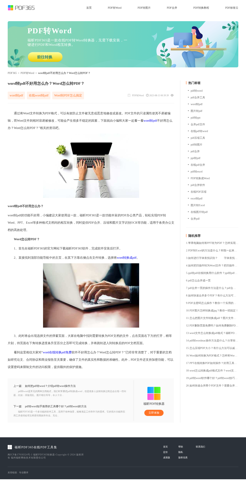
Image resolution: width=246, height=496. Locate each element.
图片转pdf (196, 111)
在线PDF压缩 (198, 191)
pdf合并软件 (198, 185)
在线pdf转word (199, 131)
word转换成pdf (126, 257)
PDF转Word (114, 7)
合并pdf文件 (198, 124)
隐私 (180, 452)
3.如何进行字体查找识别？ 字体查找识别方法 (212, 258)
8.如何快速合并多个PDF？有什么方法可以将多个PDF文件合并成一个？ (212, 295)
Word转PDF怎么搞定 (68, 95)
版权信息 (183, 457)
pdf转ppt (195, 117)
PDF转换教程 (201, 7)
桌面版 (166, 457)
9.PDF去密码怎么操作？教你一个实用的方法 (212, 303)
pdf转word (197, 90)
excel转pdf (197, 198)
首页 (89, 7)
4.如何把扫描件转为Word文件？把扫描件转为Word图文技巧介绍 (212, 265)
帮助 (180, 446)
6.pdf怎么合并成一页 (198, 280)
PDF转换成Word (200, 178)
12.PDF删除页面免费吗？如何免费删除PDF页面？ (212, 325)
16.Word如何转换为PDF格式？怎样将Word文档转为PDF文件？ (212, 355)
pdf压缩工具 (198, 137)
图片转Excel (198, 205)
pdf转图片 (196, 144)
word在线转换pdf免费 (57, 352)
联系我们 (200, 446)
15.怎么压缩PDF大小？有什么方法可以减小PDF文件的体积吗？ (212, 348)
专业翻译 (23, 472)
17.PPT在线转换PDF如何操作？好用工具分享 (212, 363)
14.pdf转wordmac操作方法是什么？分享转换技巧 (212, 340)
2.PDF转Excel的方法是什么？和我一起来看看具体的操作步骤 (212, 250)
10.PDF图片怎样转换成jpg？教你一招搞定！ (212, 310)
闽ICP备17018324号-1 (20, 454)
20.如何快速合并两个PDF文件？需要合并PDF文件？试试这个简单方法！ (212, 385)
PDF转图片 (144, 7)
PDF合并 (172, 7)
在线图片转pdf (199, 212)
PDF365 (12, 73)
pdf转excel (197, 171)
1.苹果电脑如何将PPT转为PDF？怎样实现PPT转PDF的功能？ (212, 243)
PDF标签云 (231, 7)
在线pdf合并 (198, 164)
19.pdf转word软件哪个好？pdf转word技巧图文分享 (212, 378)
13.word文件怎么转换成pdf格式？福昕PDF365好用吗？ (212, 333)
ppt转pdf (195, 158)
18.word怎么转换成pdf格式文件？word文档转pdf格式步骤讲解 (212, 370)
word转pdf (16, 95)
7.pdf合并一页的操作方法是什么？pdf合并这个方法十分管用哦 (212, 288)
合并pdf (195, 218)
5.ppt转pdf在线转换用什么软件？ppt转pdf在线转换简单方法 (212, 273)
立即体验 (154, 412)
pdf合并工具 (198, 97)
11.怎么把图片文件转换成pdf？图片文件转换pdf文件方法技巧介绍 (212, 318)
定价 (165, 452)
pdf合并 (195, 151)
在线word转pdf (38, 95)
